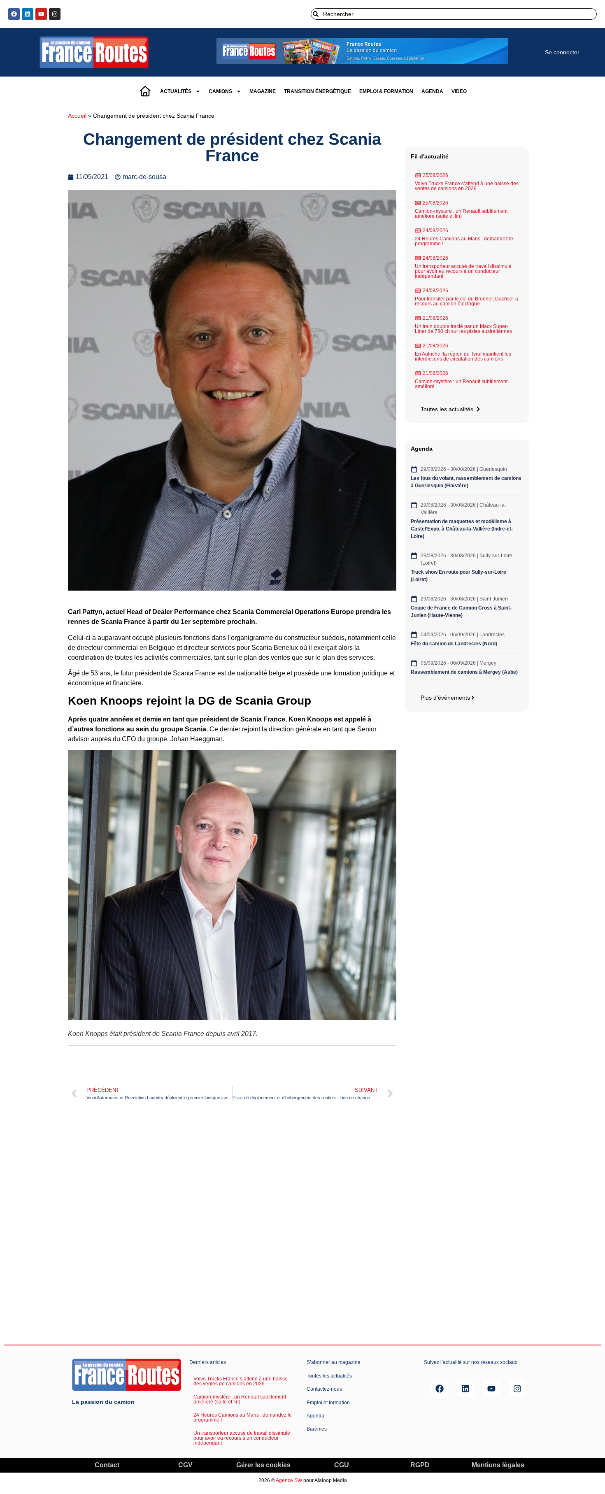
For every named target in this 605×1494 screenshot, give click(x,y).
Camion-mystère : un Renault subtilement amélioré (461, 384)
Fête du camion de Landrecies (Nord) (454, 644)
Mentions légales (498, 1464)
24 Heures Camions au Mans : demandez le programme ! (464, 241)
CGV (185, 1464)
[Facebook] (14, 14)
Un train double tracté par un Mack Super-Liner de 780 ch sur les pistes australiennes (463, 328)
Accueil (77, 116)
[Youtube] (41, 14)
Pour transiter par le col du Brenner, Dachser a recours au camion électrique (466, 301)
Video (459, 91)
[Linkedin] (27, 14)
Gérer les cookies (263, 1464)
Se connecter (562, 52)
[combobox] (454, 14)
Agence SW (289, 1480)
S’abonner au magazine (334, 1362)
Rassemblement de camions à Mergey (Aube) (464, 672)
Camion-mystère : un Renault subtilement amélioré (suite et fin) (461, 213)
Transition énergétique (317, 91)
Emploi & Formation (386, 91)
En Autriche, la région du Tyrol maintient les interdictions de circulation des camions (463, 356)
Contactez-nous (324, 1389)
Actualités (175, 91)
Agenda (432, 91)
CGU (341, 1464)
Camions (220, 91)
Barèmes (317, 1429)
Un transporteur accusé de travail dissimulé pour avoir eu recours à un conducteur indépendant (463, 271)
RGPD (420, 1464)
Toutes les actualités (329, 1376)
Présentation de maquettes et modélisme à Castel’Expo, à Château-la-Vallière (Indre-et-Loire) (462, 529)
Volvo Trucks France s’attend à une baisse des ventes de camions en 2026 (467, 186)
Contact (107, 1464)
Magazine (262, 91)
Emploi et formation (328, 1403)
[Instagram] (54, 14)
